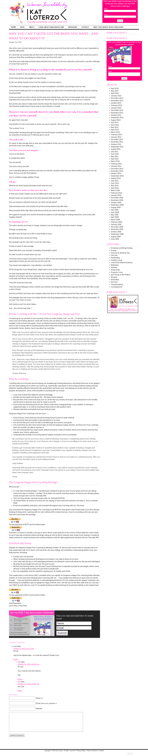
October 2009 (116, 202)
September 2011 (117, 147)
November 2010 (117, 171)
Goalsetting (115, 258)
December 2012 (117, 110)
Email (46, 703)
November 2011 (117, 142)
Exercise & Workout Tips (120, 253)
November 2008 (117, 229)
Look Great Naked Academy (121, 262)
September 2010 (117, 176)
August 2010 (116, 178)
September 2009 (117, 205)
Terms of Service (92, 750)
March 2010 (115, 190)
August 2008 (116, 237)
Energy (113, 250)
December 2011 (117, 139)
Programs (72, 27)
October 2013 (116, 103)
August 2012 (116, 120)
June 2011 (115, 154)
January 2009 (116, 224)
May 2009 (114, 215)
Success (114, 282)
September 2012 (117, 117)
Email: (106, 14)
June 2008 (115, 239)
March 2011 (115, 161)
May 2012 (114, 127)
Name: (106, 9)
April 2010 (115, 188)
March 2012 (115, 132)
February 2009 (116, 222)
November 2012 (117, 113)
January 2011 (116, 166)
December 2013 (117, 98)
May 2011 (114, 156)
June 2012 (115, 125)
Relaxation (115, 279)
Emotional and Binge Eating (121, 248)
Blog (22, 27)
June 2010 (115, 183)
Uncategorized (116, 287)
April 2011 (115, 159)
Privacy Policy (80, 750)
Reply (15, 659)
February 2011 (116, 164)
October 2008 (116, 232)
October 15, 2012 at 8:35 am (28, 664)
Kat (19, 662)
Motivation (115, 265)
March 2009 (115, 220)
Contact (85, 27)
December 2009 (117, 198)
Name (39, 698)
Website (39, 708)
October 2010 (116, 173)
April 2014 (115, 93)
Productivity (115, 270)
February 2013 (116, 105)
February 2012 (116, 134)
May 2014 (114, 91)
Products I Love (117, 272)
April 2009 (115, 217)
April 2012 (115, 130)
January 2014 (116, 96)
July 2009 (114, 210)
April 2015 (115, 88)
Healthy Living (116, 260)
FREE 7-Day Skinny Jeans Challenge (108, 27)
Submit (120, 20)
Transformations (117, 284)
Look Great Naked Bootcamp (51, 27)
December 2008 (117, 227)
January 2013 (116, 108)
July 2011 (114, 152)
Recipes (114, 277)
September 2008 (117, 234)
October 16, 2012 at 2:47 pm (28, 684)
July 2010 (114, 181)
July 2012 (114, 122)
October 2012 (116, 115)
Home (13, 27)
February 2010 (116, 193)
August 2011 (115, 149)
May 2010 (114, 185)
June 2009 (115, 212)
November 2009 (117, 200)
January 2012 (116, 137)
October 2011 (116, 144)
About (31, 27)
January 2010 (116, 195)
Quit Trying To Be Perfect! (120, 275)
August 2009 (116, 207)
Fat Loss (114, 255)
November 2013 (117, 101)
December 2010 (117, 169)
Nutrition (114, 267)
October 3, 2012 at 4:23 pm (23, 649)
